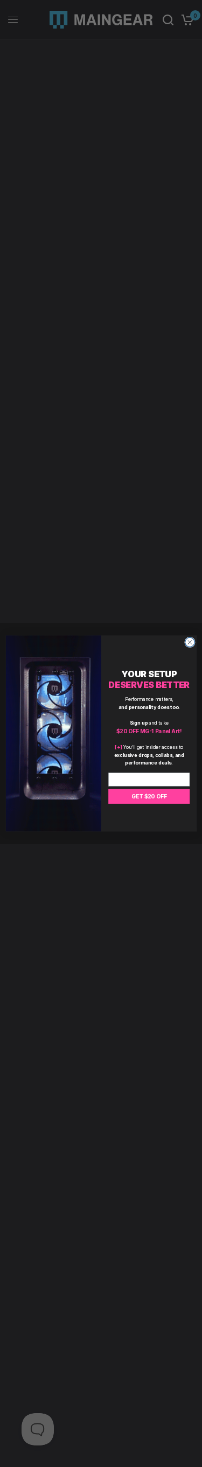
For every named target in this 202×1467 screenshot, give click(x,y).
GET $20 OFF (148, 796)
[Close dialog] (189, 642)
